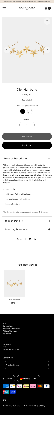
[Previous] (7, 50)
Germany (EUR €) (30, 378)
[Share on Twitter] (30, 239)
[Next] (47, 50)
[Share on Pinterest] (35, 239)
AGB (4, 324)
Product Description (16, 158)
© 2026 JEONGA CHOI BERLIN (15, 406)
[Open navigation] (4, 8)
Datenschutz (7, 326)
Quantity (27, 119)
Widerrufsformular (10, 331)
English (9, 378)
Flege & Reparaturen (11, 349)
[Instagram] (4, 401)
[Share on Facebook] (25, 239)
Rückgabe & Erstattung (12, 329)
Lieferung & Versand (16, 229)
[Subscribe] (47, 365)
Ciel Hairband (14, 300)
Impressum (7, 334)
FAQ (4, 347)
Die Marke (7, 344)
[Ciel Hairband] (14, 283)
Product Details (13, 220)
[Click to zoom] (47, 21)
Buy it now (27, 145)
